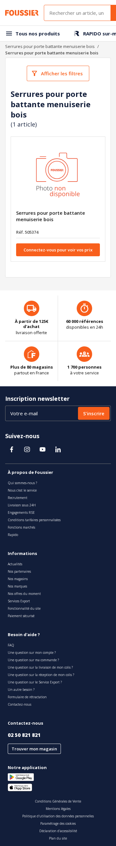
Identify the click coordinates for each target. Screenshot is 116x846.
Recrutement (17, 497)
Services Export (19, 601)
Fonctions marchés (21, 527)
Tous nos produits (37, 33)
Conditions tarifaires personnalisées (34, 520)
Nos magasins (18, 579)
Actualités (15, 564)
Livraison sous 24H (22, 505)
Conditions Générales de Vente (58, 801)
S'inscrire (93, 413)
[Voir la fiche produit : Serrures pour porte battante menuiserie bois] (58, 175)
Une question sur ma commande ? (33, 660)
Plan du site (58, 838)
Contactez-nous (19, 704)
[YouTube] (42, 449)
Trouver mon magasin (34, 749)
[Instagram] (27, 449)
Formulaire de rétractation (27, 697)
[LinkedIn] (58, 449)
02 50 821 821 (24, 735)
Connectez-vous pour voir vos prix (58, 250)
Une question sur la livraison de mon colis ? (40, 667)
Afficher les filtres (62, 73)
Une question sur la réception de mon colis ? (41, 674)
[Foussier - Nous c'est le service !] (22, 13)
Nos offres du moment (24, 593)
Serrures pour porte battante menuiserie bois (50, 46)
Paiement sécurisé (21, 616)
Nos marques (17, 586)
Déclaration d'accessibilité (58, 831)
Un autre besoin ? (21, 689)
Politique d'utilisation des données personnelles (58, 816)
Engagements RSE (21, 512)
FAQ (11, 645)
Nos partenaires (19, 571)
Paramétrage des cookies (58, 823)
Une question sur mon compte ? (32, 652)
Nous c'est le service (22, 490)
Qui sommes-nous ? (22, 483)
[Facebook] (11, 449)
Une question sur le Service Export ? (35, 682)
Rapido (13, 534)
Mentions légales (58, 808)
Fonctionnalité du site (24, 608)
